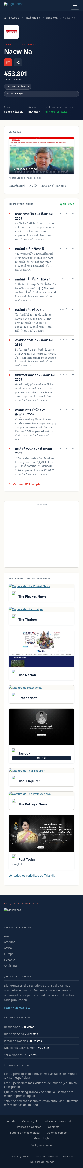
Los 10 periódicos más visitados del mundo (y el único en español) (40, 1085)
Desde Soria (12, 1027)
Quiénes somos (57, 1132)
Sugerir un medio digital (25, 1132)
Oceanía (9, 960)
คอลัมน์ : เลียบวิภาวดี (29, 249)
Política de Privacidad (57, 1121)
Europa (9, 954)
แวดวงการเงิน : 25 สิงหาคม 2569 (34, 216)
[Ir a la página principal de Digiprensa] (22, 5)
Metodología (42, 1138)
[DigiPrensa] (23, 911)
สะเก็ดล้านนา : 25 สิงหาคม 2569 (33, 451)
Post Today (26, 859)
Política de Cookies (29, 1126)
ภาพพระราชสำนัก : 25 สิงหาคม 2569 (30, 412)
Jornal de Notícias (16, 1041)
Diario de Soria (14, 1034)
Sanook (24, 753)
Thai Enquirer (29, 781)
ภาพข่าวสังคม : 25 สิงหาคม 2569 (34, 342)
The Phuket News (32, 596)
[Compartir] (18, 62)
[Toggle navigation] (75, 6)
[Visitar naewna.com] (8, 62)
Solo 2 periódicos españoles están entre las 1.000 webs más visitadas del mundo (41, 1103)
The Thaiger (27, 619)
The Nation (27, 675)
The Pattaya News (32, 804)
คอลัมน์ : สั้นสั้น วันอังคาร (32, 279)
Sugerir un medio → (17, 1008)
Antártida (10, 966)
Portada (10, 1121)
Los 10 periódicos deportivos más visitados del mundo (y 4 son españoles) (40, 1076)
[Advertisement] (41, 536)
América (9, 942)
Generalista (13, 111)
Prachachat (27, 698)
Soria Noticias (13, 1055)
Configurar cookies (41, 1145)
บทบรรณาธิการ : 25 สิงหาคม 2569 (35, 377)
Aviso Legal (29, 1121)
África (8, 948)
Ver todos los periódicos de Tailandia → (34, 875)
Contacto (53, 1126)
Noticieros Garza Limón (19, 1048)
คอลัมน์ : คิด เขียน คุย (29, 310)
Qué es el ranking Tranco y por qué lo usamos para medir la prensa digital (38, 1094)
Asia (7, 936)
